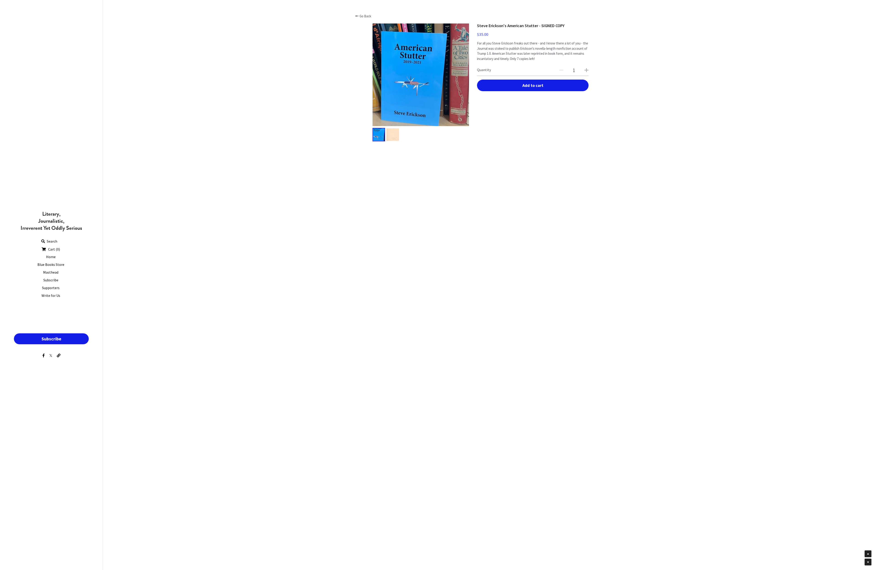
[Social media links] (43, 355)
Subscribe (51, 339)
